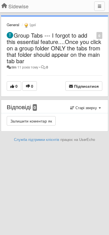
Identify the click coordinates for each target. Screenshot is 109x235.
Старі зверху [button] (86, 107)
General (13, 24)
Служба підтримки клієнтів (36, 139)
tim (13, 67)
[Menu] (99, 6)
